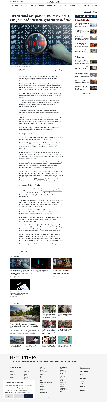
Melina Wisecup (58, 277)
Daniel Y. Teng (22, 69)
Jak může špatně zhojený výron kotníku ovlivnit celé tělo (65, 347)
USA (21, 5)
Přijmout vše (28, 396)
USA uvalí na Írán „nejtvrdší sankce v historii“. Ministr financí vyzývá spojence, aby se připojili (49, 331)
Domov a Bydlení (63, 371)
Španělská (26, 379)
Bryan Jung (14, 296)
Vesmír (81, 374)
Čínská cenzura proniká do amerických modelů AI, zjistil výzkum (82, 68)
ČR (10, 5)
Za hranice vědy (83, 373)
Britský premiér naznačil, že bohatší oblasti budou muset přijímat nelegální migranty (82, 62)
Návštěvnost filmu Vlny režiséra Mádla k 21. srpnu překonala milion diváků (48, 347)
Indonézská (12, 377)
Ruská (25, 374)
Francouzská (12, 374)
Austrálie (41, 179)
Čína (26, 5)
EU (40, 376)
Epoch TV (86, 5)
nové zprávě (24, 84)
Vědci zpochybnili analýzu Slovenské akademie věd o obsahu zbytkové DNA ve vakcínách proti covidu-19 (82, 25)
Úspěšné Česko (43, 368)
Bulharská (12, 371)
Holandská (12, 376)
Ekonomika (72, 5)
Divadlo (61, 380)
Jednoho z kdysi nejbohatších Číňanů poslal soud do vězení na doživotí (82, 38)
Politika (41, 370)
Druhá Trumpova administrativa (46, 382)
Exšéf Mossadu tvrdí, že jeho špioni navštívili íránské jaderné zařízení (81, 88)
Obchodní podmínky (70, 362)
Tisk (61, 70)
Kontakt (46, 362)
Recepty (61, 373)
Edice (21, 1)
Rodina (61, 368)
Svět (15, 5)
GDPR (61, 362)
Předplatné (25, 362)
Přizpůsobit (9, 396)
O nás (12, 362)
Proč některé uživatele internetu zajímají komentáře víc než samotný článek (33, 347)
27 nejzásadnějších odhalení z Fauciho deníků (82, 81)
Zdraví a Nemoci (63, 389)
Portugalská (26, 371)
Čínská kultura (63, 382)
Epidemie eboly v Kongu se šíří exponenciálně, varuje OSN (65, 316)
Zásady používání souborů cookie (21, 392)
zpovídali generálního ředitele (52, 191)
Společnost (41, 5)
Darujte (39, 362)
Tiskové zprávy (54, 362)
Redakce (18, 362)
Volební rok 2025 (43, 371)
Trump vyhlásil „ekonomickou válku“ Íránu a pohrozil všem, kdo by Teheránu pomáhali (82, 31)
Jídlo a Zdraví (63, 388)
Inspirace (62, 370)
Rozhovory (82, 383)
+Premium (94, 5)
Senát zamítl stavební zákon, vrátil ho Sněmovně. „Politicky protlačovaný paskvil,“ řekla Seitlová (82, 45)
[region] (19, 389)
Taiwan (41, 388)
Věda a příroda (63, 5)
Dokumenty (82, 387)
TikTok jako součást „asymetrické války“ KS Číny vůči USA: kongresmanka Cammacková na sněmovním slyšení (61, 273)
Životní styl (62, 386)
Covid (61, 391)
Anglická (11, 370)
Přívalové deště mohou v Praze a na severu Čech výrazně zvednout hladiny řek (24, 326)
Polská (25, 370)
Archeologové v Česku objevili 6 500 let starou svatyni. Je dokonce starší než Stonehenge (81, 51)
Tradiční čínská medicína (85, 368)
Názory (79, 5)
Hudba (61, 379)
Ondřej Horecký (15, 277)
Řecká (25, 376)
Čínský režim (42, 386)
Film (61, 377)
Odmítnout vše (18, 396)
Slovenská (26, 377)
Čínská (11, 373)
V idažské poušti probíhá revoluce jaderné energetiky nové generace (82, 75)
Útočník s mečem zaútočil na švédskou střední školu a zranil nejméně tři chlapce (49, 316)
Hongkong (42, 389)
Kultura (49, 5)
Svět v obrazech (43, 377)
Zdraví (55, 5)
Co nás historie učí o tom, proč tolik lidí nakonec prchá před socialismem (64, 331)
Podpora (32, 362)
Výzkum (81, 367)
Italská (11, 379)
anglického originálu (26, 244)
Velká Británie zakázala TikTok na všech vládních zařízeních (39, 271)
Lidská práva (33, 5)
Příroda (81, 376)
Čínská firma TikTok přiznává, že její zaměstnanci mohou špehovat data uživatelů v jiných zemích (19, 293)
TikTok (53, 78)
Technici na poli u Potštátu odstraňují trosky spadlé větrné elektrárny (16, 347)
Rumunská (26, 373)
